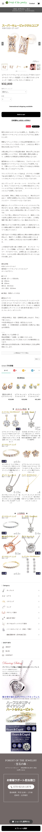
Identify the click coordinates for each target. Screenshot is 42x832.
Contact (32, 3)
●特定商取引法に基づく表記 (29, 768)
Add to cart (21, 114)
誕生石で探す (11, 618)
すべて (6, 370)
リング (9, 607)
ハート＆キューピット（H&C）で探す (19, 629)
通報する (37, 359)
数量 (3, 96)
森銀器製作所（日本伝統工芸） (17, 634)
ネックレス (10, 590)
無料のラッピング (7, 88)
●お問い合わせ (21, 770)
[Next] (39, 43)
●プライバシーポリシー (12, 768)
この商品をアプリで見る (21, 353)
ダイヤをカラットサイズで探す (17, 623)
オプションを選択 (21, 828)
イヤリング (10, 601)
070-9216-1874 (22, 786)
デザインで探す (12, 612)
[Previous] (3, 43)
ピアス (9, 596)
